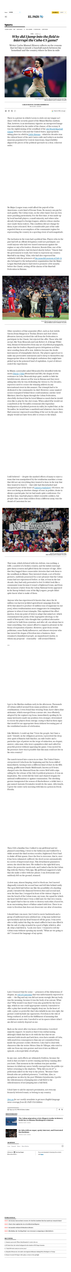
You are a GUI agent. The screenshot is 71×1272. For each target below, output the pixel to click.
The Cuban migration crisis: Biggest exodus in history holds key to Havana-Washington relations (41, 1119)
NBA (14, 29)
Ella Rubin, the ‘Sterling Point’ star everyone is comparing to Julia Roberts (31, 1231)
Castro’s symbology (42, 487)
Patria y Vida (18, 373)
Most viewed (9, 1238)
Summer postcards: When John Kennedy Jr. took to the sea (22, 1242)
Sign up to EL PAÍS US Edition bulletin (19, 1109)
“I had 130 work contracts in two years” (16, 1248)
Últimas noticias (10, 1217)
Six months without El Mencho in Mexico (21, 1227)
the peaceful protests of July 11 (48, 258)
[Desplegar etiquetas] (62, 1146)
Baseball (14, 1146)
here (42, 1154)
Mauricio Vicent (22, 1122)
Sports (9, 25)
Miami (18, 1146)
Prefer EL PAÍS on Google (59, 111)
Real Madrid (29, 29)
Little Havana (34, 134)
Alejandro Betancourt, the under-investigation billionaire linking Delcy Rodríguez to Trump (30, 1251)
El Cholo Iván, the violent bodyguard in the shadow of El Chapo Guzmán (25, 1245)
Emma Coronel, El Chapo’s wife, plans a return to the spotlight (22, 1255)
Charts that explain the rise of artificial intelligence (24, 1224)
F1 (24, 29)
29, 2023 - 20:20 (35, 106)
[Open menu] (6, 16)
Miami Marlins (25, 1146)
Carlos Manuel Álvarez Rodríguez (35, 104)
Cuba (31, 34)
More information (11, 1154)
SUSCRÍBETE (55, 12)
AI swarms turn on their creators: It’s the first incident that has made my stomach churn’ (35, 1221)
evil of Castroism (24, 994)
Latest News (45, 29)
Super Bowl (20, 29)
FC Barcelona (37, 29)
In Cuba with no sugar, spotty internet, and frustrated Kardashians (41, 1131)
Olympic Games (8, 29)
